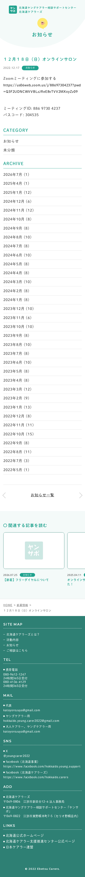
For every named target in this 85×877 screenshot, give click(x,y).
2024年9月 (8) (16, 228)
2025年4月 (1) (16, 183)
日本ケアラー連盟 (19, 847)
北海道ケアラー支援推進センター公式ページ (40, 841)
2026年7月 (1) (16, 174)
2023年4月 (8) (16, 380)
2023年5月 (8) (16, 371)
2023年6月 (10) (17, 362)
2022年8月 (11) (17, 452)
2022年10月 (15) (18, 434)
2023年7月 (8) (16, 353)
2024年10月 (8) (17, 219)
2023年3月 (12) (17, 389)
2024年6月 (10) (17, 255)
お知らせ (11, 141)
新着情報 (22, 605)
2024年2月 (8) (16, 291)
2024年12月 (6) (17, 201)
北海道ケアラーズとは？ (23, 634)
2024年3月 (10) (17, 282)
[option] (33, 557)
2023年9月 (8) (16, 335)
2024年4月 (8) (16, 273)
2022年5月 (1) (16, 470)
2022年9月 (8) (16, 443)
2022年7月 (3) (16, 460)
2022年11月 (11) (18, 425)
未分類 (9, 150)
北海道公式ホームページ (25, 835)
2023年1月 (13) (17, 407)
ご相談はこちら (17, 650)
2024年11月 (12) (18, 210)
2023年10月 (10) (18, 326)
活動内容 (12, 639)
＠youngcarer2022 (16, 755)
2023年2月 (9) (16, 398)
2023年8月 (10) (17, 344)
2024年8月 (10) (17, 237)
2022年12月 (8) (17, 416)
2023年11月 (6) (17, 317)
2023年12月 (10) (18, 308)
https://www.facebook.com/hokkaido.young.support (41, 766)
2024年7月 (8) (16, 246)
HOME (7, 605)
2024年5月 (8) (16, 264)
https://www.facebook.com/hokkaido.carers (35, 777)
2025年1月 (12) (17, 192)
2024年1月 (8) (16, 299)
